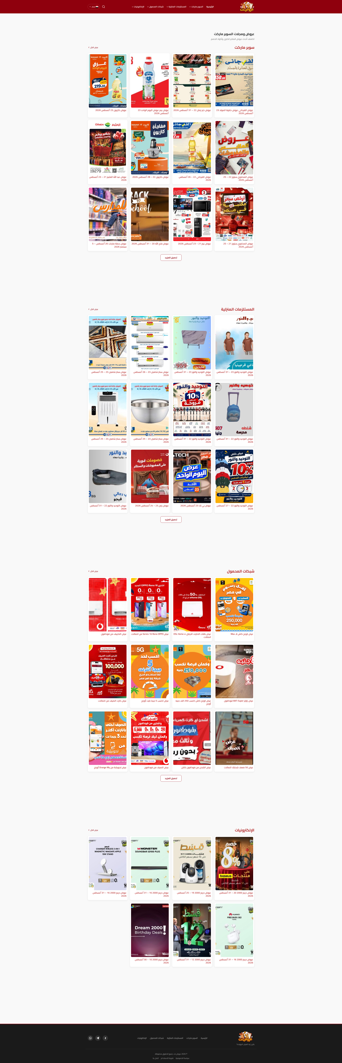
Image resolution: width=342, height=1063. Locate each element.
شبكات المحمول (156, 6)
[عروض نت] (245, 1036)
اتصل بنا (156, 1058)
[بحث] (103, 6)
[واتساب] (90, 1038)
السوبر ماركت (197, 6)
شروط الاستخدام (167, 1058)
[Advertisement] (171, 23)
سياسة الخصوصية (182, 1058)
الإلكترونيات (139, 6)
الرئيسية (210, 6)
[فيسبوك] (105, 1038)
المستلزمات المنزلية (177, 6)
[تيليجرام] (97, 1038)
